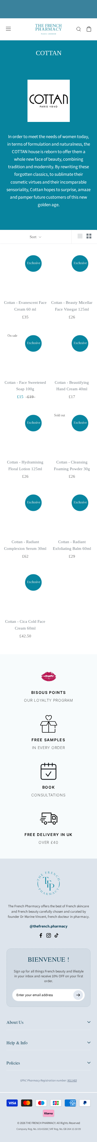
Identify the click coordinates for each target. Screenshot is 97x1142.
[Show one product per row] (80, 236)
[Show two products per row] (88, 236)
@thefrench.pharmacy (48, 926)
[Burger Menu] (8, 29)
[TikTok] (56, 935)
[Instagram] (48, 935)
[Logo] (48, 29)
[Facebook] (41, 935)
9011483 (72, 1080)
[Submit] (78, 995)
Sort (33, 237)
